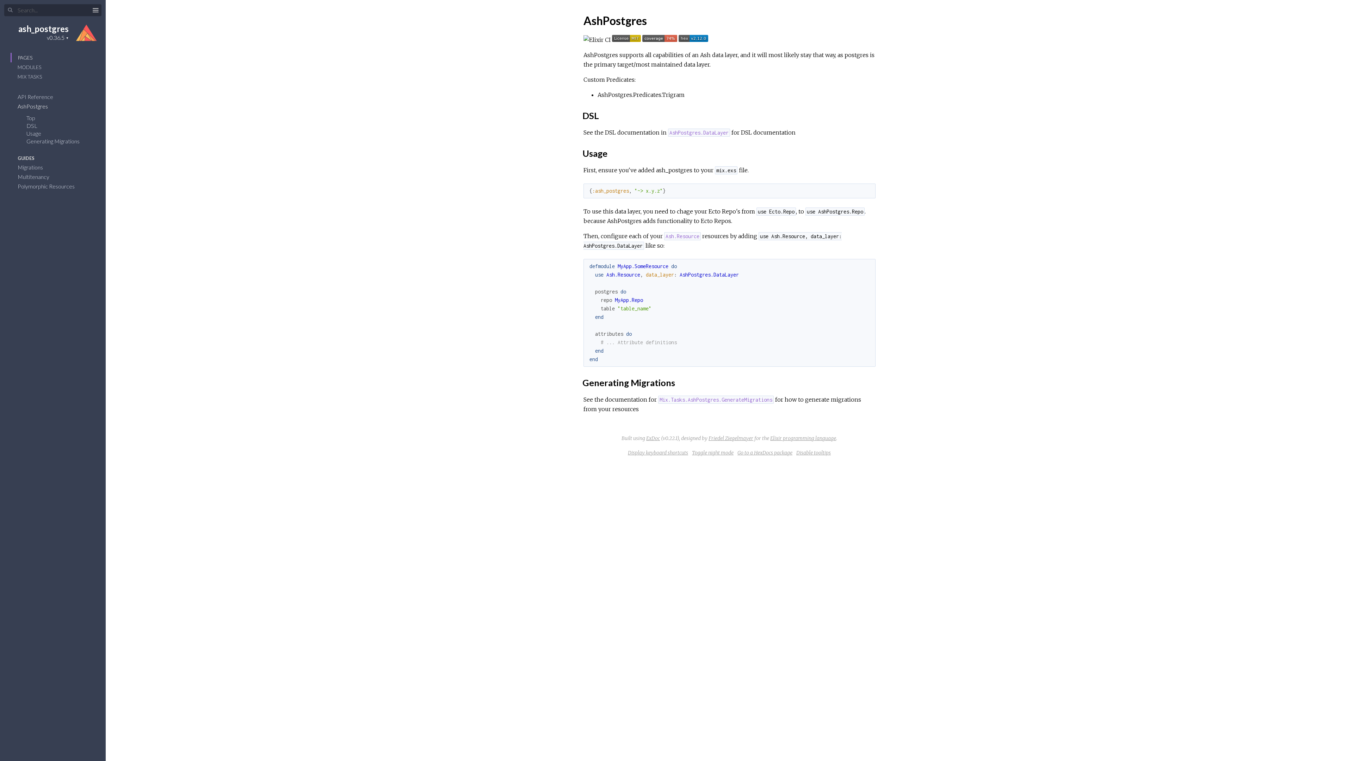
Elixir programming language (803, 438)
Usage (33, 133)
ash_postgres (43, 29)
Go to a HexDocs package (764, 453)
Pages (25, 58)
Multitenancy (34, 176)
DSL (31, 125)
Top (30, 118)
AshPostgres (33, 106)
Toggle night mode (713, 453)
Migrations (31, 167)
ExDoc (653, 438)
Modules (29, 67)
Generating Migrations (53, 141)
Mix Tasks (30, 77)
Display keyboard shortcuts (658, 453)
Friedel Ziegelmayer (731, 438)
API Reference (36, 96)
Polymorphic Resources (47, 186)
